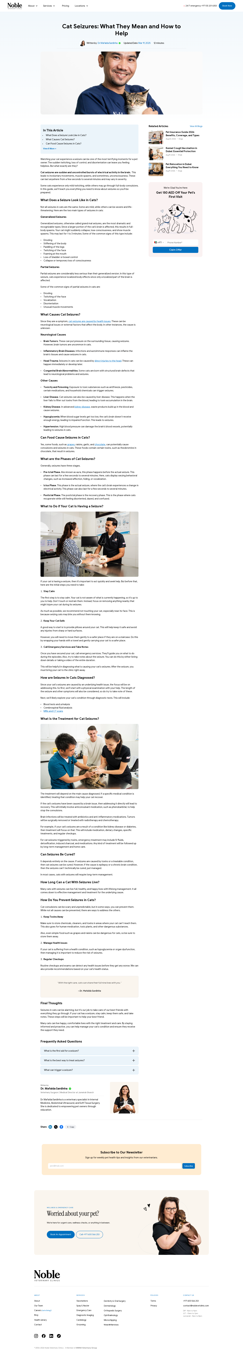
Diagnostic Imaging (85, 1315)
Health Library (40, 1320)
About (37, 1301)
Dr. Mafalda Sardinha (107, 43)
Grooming (80, 1324)
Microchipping (110, 1320)
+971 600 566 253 (191, 1301)
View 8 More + (49, 149)
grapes (71, 444)
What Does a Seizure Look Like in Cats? (66, 135)
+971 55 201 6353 (209, 6)
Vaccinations (82, 1301)
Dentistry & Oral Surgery (114, 1301)
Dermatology (110, 1306)
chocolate (100, 444)
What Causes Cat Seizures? (60, 139)
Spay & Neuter (82, 1305)
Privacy (153, 1305)
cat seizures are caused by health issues (90, 321)
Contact (38, 1324)
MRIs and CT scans (53, 711)
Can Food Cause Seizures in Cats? (63, 143)
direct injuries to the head (108, 361)
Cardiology (81, 1320)
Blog (36, 1315)
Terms (153, 1301)
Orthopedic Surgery (113, 1310)
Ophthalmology (111, 1315)
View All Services (111, 1325)
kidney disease (82, 406)
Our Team (38, 1305)
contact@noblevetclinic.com (196, 1305)
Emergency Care (83, 1310)
